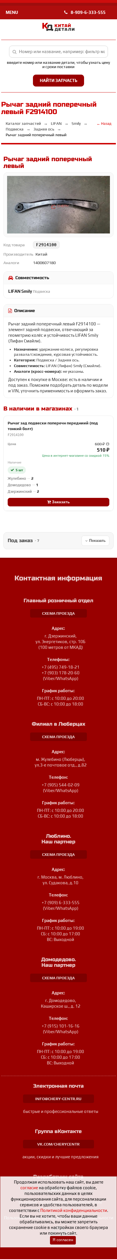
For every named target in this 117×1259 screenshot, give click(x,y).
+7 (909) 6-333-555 (61, 902)
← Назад (104, 123)
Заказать (60, 502)
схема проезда (58, 613)
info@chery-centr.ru (58, 1098)
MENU (12, 12)
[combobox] (58, 52)
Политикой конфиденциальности (73, 1210)
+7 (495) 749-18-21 (61, 667)
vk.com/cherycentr (58, 1144)
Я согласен (63, 1240)
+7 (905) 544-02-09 (61, 784)
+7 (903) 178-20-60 (61, 672)
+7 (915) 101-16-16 (61, 1026)
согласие (29, 1187)
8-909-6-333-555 (88, 12)
